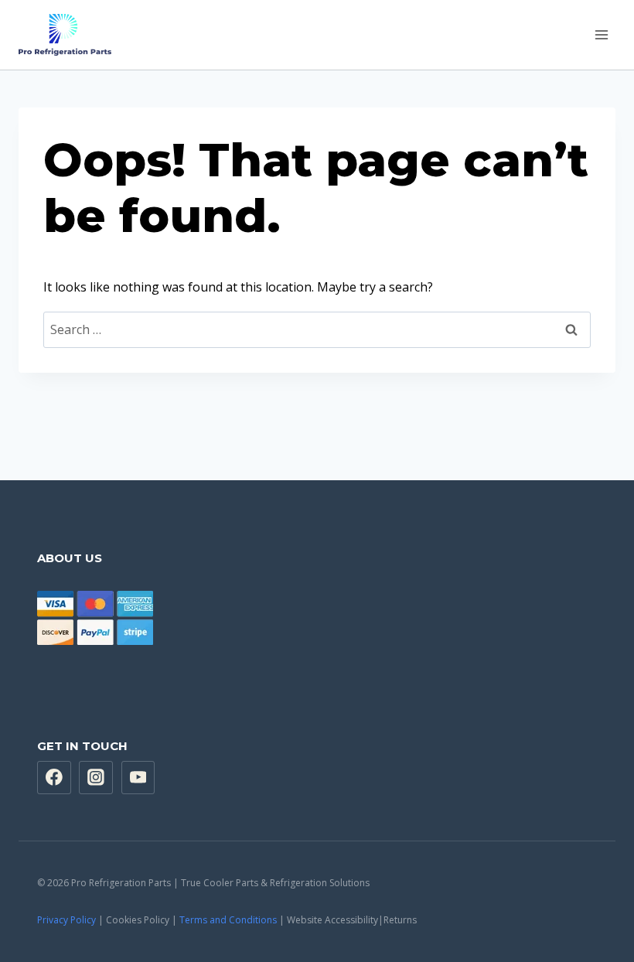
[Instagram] (96, 778)
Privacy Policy (66, 919)
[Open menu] (601, 34)
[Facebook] (54, 778)
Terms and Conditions (228, 919)
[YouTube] (138, 778)
